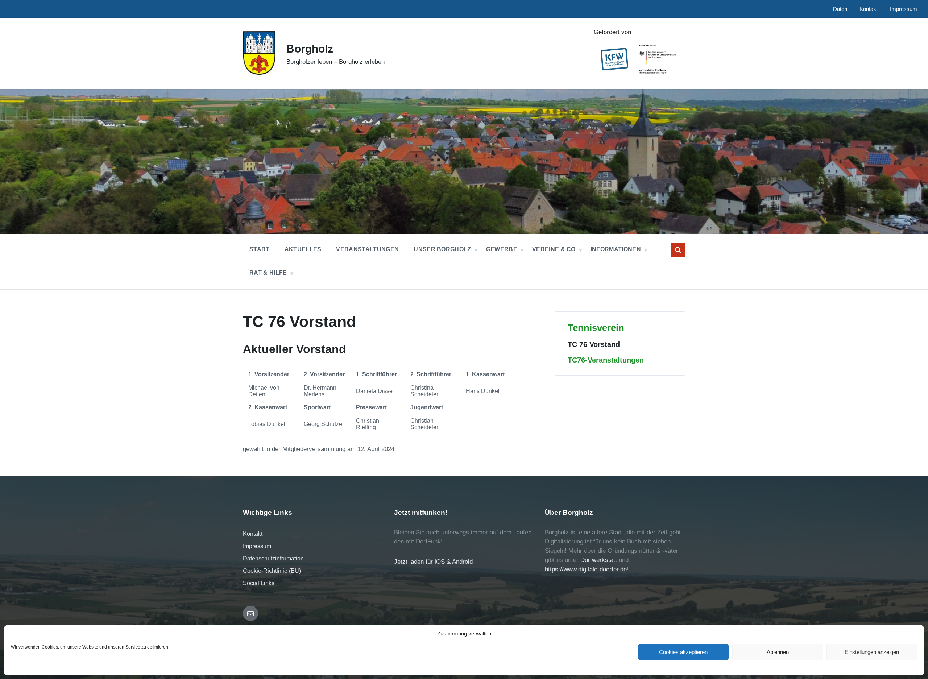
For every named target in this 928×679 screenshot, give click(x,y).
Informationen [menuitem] (616, 249)
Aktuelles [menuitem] (303, 249)
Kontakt (252, 534)
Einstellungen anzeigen (872, 652)
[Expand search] (678, 250)
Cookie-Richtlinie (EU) (272, 571)
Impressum (257, 546)
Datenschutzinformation (273, 558)
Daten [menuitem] (840, 9)
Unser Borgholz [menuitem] (442, 249)
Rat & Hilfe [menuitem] (268, 273)
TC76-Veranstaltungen (606, 360)
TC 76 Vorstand (594, 344)
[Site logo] (259, 72)
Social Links (258, 583)
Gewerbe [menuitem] (501, 249)
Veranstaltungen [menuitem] (367, 249)
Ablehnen (778, 652)
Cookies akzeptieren (683, 652)
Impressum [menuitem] (903, 9)
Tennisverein (596, 328)
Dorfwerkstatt (598, 559)
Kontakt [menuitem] (868, 9)
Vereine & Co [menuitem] (554, 249)
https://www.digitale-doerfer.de (586, 569)
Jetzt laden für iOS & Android (433, 561)
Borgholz (309, 49)
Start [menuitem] (259, 249)
